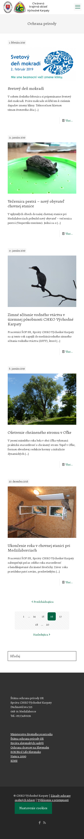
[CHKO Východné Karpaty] (26, 7)
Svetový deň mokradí (26, 88)
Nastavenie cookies (33, 808)
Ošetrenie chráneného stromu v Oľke (39, 432)
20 (47, 625)
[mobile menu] (78, 7)
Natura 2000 (18, 756)
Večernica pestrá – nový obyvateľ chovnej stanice (36, 204)
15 (43, 616)
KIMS (14, 761)
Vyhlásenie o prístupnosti (53, 800)
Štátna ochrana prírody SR (27, 739)
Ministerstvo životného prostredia (31, 734)
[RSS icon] (44, 822)
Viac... (69, 120)
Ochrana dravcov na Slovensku (29, 747)
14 (34, 616)
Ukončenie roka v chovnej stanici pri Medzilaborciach (39, 548)
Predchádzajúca (43, 602)
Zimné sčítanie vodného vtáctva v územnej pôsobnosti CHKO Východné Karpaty (41, 319)
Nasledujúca (40, 635)
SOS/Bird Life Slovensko (25, 752)
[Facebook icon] (39, 822)
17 (60, 616)
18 (36, 625)
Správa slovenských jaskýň (27, 743)
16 (51, 616)
